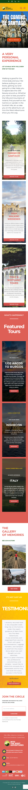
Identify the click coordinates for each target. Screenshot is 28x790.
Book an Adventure (14, 39)
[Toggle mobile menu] (25, 8)
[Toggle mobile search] (21, 8)
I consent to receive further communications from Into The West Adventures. (11, 721)
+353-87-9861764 (12, 760)
